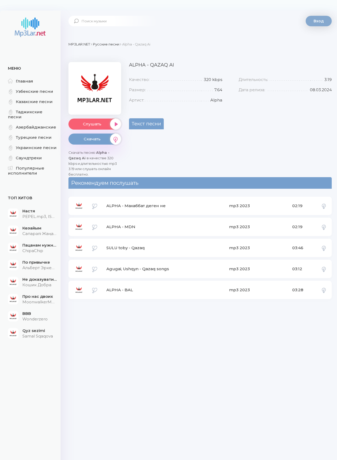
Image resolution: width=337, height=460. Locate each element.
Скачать (92, 138)
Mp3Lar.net (30, 27)
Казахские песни (34, 101)
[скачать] (323, 206)
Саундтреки (29, 157)
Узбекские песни (34, 91)
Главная (24, 81)
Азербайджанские (36, 127)
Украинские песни (36, 147)
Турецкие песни (34, 137)
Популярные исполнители (26, 171)
